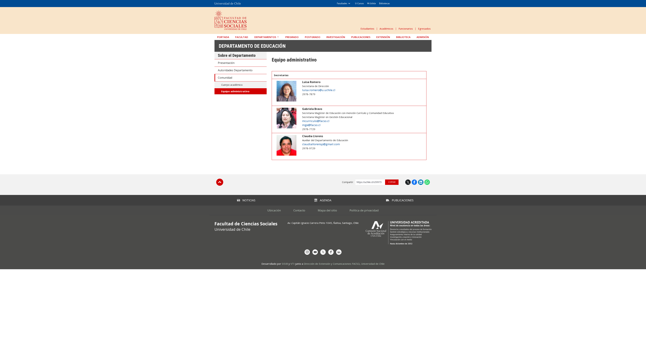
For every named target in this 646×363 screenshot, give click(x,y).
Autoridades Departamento (235, 70)
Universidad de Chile (373, 263)
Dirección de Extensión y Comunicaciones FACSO (332, 263)
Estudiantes (367, 28)
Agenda (325, 200)
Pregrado (292, 37)
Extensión (383, 37)
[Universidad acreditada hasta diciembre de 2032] (399, 232)
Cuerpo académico (232, 84)
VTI (293, 263)
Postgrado (312, 37)
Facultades (342, 3)
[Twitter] (323, 252)
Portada (223, 37)
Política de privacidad (364, 210)
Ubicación (274, 210)
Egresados (424, 28)
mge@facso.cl (311, 125)
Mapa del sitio (327, 210)
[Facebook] (331, 252)
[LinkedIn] (339, 252)
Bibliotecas (384, 3)
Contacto (299, 210)
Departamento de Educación (252, 46)
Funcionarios (406, 28)
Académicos (386, 28)
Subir (219, 182)
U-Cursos (359, 3)
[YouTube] (315, 252)
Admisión (423, 37)
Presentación (226, 63)
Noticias (248, 200)
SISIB (285, 263)
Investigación (335, 37)
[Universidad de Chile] (227, 3)
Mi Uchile (371, 3)
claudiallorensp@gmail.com (321, 144)
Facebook (414, 182)
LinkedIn (420, 182)
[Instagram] (307, 252)
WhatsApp (427, 182)
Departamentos (265, 37)
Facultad (241, 37)
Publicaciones (360, 37)
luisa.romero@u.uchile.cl (318, 90)
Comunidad (225, 77)
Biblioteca (403, 37)
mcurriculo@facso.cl (315, 121)
